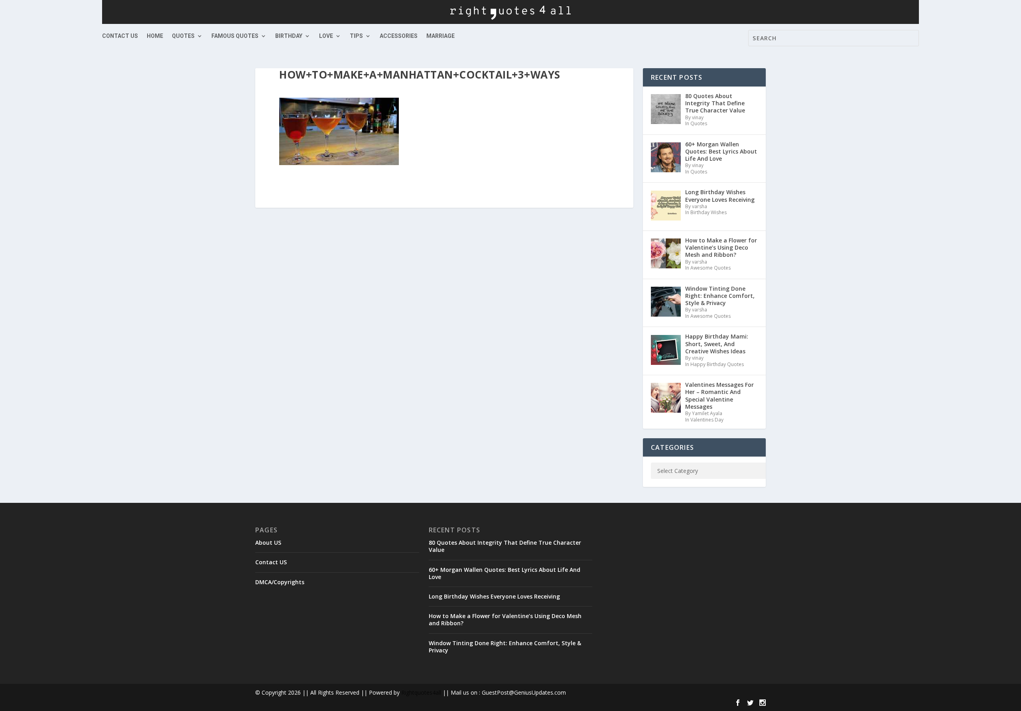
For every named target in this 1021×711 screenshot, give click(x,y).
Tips (356, 36)
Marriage (440, 36)
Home (155, 36)
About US (268, 542)
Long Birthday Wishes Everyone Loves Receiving (494, 596)
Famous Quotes (234, 36)
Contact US (120, 36)
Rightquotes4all (421, 692)
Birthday (288, 36)
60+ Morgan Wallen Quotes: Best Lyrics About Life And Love (504, 573)
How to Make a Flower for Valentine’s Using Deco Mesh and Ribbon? (505, 619)
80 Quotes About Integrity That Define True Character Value (505, 546)
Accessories (399, 36)
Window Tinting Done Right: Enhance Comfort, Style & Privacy (505, 646)
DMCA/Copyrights (279, 582)
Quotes (183, 36)
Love (326, 36)
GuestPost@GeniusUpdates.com (524, 692)
